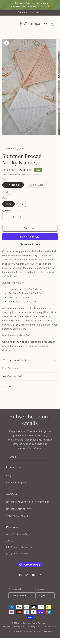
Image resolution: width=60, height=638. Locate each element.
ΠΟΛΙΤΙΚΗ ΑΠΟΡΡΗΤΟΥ (19, 509)
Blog (8, 475)
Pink (22, 204)
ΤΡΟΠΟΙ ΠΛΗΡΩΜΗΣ (17, 516)
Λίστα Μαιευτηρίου (16, 482)
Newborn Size (13, 184)
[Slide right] (36, 140)
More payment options (30, 244)
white (9, 204)
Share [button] (8, 386)
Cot (9, 192)
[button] (6, 24)
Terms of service (49, 627)
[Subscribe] (50, 456)
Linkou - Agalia (38, 185)
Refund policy (18, 627)
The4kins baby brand (28, 623)
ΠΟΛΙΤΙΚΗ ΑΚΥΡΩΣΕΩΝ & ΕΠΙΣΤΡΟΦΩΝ (28, 502)
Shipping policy (15, 631)
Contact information (32, 631)
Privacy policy (34, 627)
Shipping (18, 174)
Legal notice (49, 631)
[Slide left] (23, 140)
